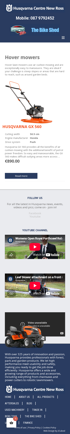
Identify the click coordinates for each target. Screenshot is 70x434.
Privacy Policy (34, 427)
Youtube (35, 216)
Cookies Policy (49, 427)
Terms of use (20, 427)
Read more (21, 175)
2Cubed (61, 430)
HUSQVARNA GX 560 (22, 126)
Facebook (35, 213)
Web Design (49, 430)
